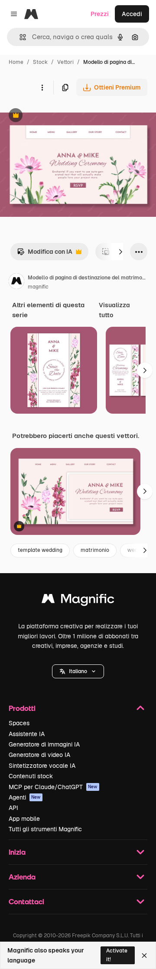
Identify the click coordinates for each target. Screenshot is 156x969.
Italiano (78, 671)
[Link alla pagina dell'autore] (16, 282)
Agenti (25, 797)
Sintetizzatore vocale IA (42, 766)
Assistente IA (27, 734)
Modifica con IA (44, 254)
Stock (40, 62)
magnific (38, 286)
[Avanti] (120, 251)
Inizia (17, 851)
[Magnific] (78, 600)
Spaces (19, 723)
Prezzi (100, 14)
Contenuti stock (31, 776)
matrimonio (95, 550)
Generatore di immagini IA (44, 744)
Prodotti (22, 708)
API (13, 808)
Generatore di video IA (39, 755)
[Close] (144, 955)
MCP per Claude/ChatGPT (53, 787)
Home (16, 62)
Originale (57, 116)
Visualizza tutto (114, 310)
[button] (78, 671)
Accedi (132, 14)
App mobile (24, 819)
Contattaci (26, 901)
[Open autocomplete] (19, 37)
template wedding (40, 550)
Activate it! (116, 954)
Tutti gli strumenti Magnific (45, 829)
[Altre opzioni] (42, 87)
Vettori (65, 62)
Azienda (22, 876)
